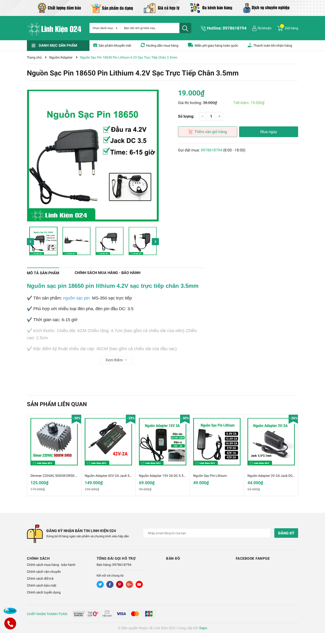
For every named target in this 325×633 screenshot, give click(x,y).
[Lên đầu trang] (316, 610)
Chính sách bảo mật (41, 585)
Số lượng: (186, 116)
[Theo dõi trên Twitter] (100, 584)
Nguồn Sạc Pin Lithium (210, 476)
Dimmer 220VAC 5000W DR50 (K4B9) (58, 476)
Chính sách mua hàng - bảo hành (51, 565)
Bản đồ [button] (173, 558)
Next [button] (155, 241)
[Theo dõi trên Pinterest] (119, 584)
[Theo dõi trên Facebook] (109, 584)
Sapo (203, 628)
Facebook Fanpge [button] (253, 558)
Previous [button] (30, 241)
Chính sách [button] (38, 558)
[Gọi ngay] (10, 623)
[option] (93, 156)
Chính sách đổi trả (40, 578)
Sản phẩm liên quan (57, 404)
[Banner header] (162, 8)
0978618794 (234, 28)
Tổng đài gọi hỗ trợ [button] (116, 558)
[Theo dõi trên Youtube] (139, 584)
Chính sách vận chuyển (44, 571)
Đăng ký (286, 533)
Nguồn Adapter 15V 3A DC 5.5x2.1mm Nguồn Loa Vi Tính (181, 476)
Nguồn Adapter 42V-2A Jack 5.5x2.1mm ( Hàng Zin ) (123, 476)
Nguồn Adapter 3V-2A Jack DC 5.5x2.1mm (278, 476)
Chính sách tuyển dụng (44, 592)
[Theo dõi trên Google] (129, 584)
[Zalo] (10, 611)
